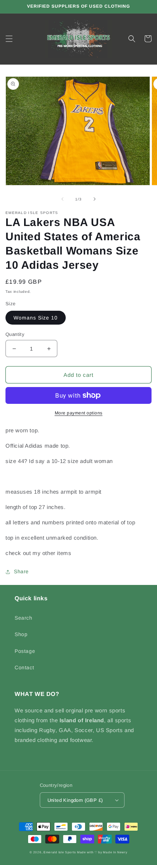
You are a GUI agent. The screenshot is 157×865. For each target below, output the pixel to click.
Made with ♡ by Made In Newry (102, 852)
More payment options (79, 413)
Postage (25, 651)
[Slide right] (95, 199)
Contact (24, 667)
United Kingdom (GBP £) (75, 800)
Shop (21, 634)
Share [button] (21, 571)
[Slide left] (62, 199)
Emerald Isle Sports (59, 852)
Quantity (14, 334)
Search (23, 618)
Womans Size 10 (36, 318)
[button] (9, 39)
